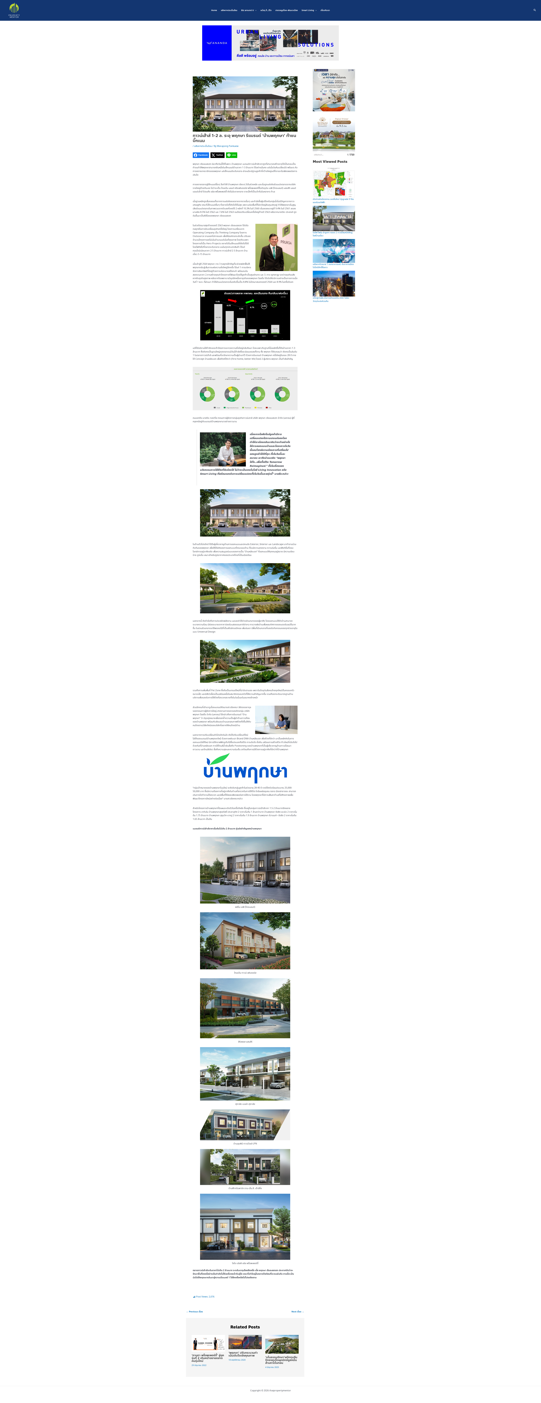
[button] (255, 10)
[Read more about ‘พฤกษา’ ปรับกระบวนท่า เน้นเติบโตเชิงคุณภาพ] (245, 1341)
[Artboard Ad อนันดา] (270, 42)
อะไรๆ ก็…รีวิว (265, 10)
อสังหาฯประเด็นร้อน (229, 10)
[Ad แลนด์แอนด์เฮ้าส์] (334, 89)
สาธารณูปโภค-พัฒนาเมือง (286, 10)
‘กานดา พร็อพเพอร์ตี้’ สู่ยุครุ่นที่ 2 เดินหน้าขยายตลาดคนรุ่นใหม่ (208, 1358)
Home (214, 10)
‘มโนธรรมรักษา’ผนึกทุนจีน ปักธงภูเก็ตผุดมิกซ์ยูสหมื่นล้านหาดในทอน (281, 1360)
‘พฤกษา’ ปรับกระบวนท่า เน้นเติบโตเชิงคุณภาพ (243, 1354)
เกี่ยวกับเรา (325, 10)
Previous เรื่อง (194, 1312)
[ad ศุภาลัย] (334, 134)
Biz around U (247, 10)
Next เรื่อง (297, 1312)
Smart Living (308, 10)
